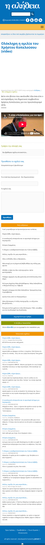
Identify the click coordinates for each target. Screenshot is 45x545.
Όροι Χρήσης (10, 530)
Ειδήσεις (37, 90)
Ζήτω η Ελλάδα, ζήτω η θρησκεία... (14, 259)
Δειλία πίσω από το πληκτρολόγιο (14, 297)
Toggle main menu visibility (42, 26)
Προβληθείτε (21, 530)
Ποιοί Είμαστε (33, 530)
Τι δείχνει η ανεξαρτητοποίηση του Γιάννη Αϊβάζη (19, 250)
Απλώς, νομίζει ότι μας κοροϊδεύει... (15, 254)
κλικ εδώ (10, 327)
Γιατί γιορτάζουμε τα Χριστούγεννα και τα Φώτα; (19, 229)
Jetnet (36, 539)
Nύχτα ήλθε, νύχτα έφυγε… (11, 234)
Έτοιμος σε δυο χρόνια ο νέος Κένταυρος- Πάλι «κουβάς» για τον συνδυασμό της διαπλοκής (22, 309)
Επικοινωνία (22, 533)
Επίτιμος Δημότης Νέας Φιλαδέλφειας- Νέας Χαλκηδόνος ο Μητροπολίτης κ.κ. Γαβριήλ (22, 284)
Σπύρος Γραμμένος (8, 245)
